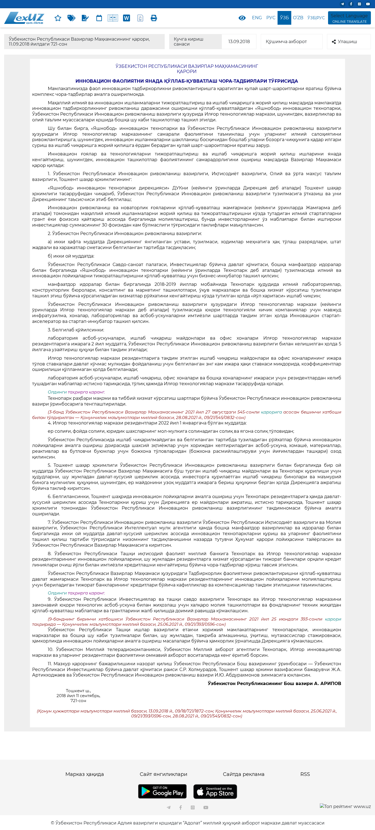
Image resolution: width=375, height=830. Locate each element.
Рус (270, 17)
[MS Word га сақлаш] (126, 18)
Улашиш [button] (347, 41)
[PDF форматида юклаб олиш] (140, 18)
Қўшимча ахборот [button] (286, 41)
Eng (257, 17)
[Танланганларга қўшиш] (58, 18)
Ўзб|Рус (316, 17)
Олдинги (57, 392)
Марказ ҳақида (84, 774)
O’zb (298, 17)
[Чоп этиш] (154, 18)
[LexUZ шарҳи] (85, 18)
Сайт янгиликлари (163, 774)
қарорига (272, 412)
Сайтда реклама (244, 774)
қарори (333, 619)
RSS (305, 774)
